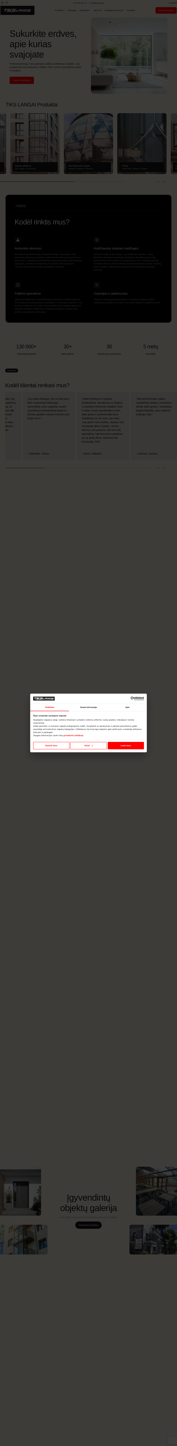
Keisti (87, 745)
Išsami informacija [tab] (88, 707)
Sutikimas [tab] (49, 707)
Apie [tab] (127, 707)
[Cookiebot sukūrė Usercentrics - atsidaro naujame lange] (132, 699)
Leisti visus (126, 745)
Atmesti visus (51, 745)
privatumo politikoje (73, 735)
